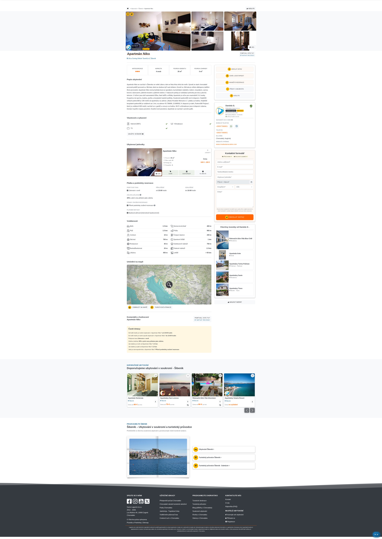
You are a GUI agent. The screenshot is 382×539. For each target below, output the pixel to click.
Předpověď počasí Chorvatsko (170, 500)
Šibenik (141, 8)
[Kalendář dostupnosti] (155, 404)
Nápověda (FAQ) (231, 506)
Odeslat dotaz (236, 69)
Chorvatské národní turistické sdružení (173, 504)
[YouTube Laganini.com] (141, 501)
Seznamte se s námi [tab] (223, 120)
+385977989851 (222, 126)
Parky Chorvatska (166, 508)
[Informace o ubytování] (155, 401)
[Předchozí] (130, 384)
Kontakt (228, 499)
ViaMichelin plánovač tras (169, 515)
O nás (227, 503)
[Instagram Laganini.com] (135, 501)
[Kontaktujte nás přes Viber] (236, 126)
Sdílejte (251, 8)
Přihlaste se (230, 518)
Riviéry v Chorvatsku (199, 515)
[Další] (154, 384)
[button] (169, 284)
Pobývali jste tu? (247, 54)
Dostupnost (187, 173)
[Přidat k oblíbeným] (155, 375)
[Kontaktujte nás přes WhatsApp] (231, 126)
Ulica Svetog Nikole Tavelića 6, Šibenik (142, 58)
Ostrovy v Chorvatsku (200, 518)
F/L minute (203, 173)
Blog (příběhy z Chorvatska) (202, 508)
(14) (158, 173)
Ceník (170, 173)
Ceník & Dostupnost (236, 76)
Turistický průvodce (199, 504)
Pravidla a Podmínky (134, 522)
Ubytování (134, 8)
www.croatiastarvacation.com (226, 144)
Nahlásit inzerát (235, 302)
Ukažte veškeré (135, 134)
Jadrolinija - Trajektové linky (169, 511)
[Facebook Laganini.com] (129, 501)
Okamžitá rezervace (236, 82)
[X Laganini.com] (147, 501)
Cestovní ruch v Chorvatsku (169, 518)
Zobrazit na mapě (139, 307)
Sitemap (146, 522)
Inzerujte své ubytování (235, 515)
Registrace (231, 521)
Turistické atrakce (162, 307)
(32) (252, 47)
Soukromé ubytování (199, 511)
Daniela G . (135, 46)
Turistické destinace (199, 500)
